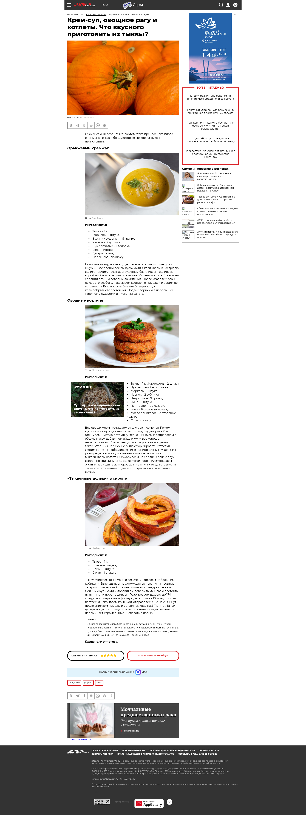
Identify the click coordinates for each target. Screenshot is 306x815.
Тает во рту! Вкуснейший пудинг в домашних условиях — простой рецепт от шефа (216, 199)
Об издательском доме (105, 750)
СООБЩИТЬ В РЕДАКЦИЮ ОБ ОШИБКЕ (197, 754)
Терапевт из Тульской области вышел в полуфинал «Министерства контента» (210, 154)
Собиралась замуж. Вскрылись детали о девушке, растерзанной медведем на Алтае (215, 188)
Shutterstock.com (101, 370)
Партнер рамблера (122, 802)
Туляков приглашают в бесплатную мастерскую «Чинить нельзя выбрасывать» (210, 125)
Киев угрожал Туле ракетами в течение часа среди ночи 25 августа (210, 97)
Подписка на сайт (209, 750)
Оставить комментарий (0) (153, 655)
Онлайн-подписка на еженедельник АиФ (172, 750)
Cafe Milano (98, 218)
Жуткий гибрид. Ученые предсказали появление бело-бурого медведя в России (218, 234)
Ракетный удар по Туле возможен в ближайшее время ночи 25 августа (210, 111)
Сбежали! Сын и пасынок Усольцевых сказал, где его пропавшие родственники (218, 211)
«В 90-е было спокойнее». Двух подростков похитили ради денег (216, 221)
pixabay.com (89, 117)
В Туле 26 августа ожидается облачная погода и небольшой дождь (210, 140)
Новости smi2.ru (79, 739)
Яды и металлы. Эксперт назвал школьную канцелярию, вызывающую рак (214, 176)
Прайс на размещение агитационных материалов (145, 754)
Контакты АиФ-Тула (102, 754)
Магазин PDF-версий (133, 750)
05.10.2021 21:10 (75, 14)
